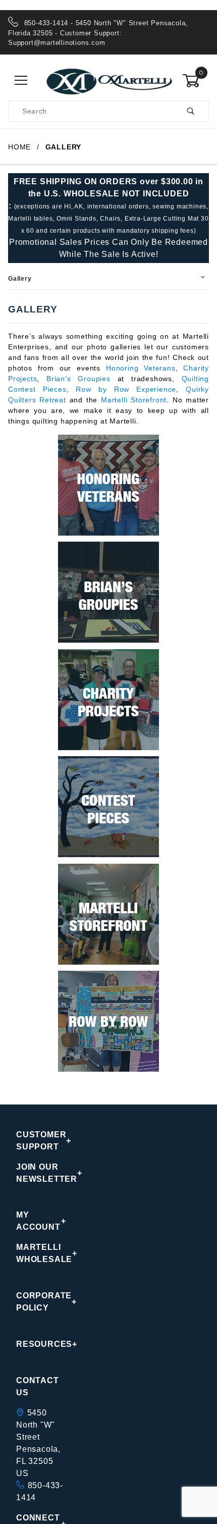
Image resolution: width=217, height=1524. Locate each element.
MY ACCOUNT (38, 1221)
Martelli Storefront (134, 400)
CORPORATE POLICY (41, 1301)
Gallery (20, 278)
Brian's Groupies (78, 379)
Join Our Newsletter (41, 1173)
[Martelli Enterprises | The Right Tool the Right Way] (108, 80)
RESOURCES (41, 1344)
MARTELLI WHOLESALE (41, 1253)
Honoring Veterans (141, 368)
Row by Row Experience (126, 389)
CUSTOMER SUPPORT (41, 1140)
